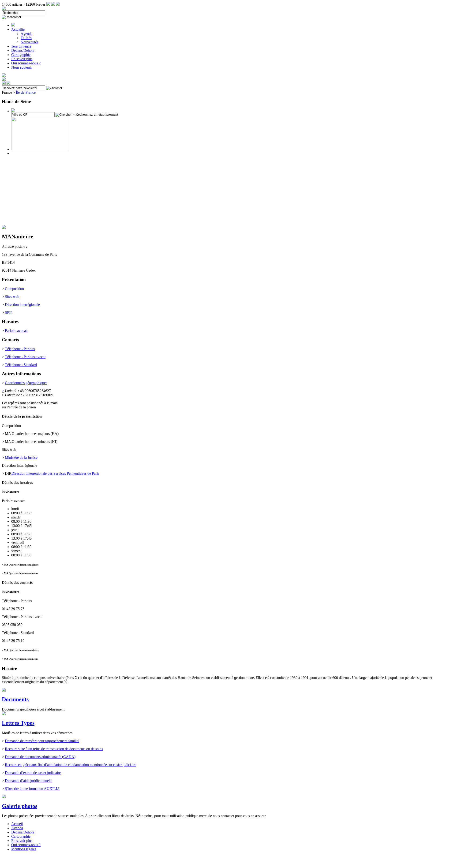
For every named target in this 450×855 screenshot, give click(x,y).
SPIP (8, 313)
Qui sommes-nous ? (26, 63)
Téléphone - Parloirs (20, 349)
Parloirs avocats (16, 331)
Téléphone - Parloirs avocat (25, 357)
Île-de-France (26, 92)
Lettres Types (18, 723)
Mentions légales (23, 849)
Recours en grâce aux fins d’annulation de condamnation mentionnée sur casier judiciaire (70, 765)
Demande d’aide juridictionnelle (28, 781)
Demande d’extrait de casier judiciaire (33, 773)
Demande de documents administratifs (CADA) (40, 757)
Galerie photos (19, 806)
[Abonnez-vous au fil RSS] (48, 4)
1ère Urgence (21, 46)
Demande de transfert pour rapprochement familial (42, 741)
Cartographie (20, 55)
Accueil (17, 824)
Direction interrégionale (22, 305)
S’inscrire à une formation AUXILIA (32, 789)
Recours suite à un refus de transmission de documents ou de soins (54, 749)
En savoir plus (21, 59)
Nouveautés (29, 42)
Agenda (26, 34)
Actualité (18, 29)
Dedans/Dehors (22, 50)
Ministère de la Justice (21, 457)
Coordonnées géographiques (26, 383)
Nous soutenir (21, 67)
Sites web (12, 297)
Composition (14, 289)
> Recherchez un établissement (95, 114)
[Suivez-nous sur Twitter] (53, 4)
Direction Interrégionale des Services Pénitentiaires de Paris (55, 473)
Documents (15, 699)
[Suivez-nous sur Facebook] (58, 4)
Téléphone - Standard (21, 365)
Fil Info (26, 38)
